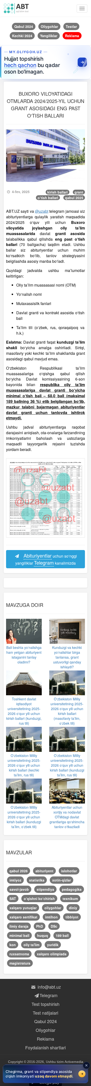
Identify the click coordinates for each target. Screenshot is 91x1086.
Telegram (49, 995)
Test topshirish (45, 1004)
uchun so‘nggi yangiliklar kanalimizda (46, 559)
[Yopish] (86, 1065)
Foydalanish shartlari (45, 1047)
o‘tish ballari (48, 197)
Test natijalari (45, 1013)
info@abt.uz (48, 987)
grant (78, 192)
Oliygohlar (45, 1030)
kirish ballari (57, 192)
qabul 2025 (74, 197)
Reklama (45, 1038)
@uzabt (41, 211)
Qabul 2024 (45, 1021)
